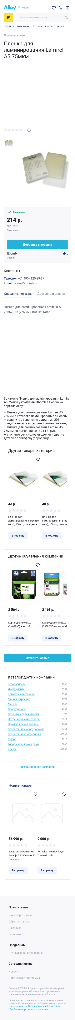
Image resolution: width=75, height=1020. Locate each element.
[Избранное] (54, 8)
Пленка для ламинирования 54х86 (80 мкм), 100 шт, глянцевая (57, 520)
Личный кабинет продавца (26, 952)
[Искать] (66, 17)
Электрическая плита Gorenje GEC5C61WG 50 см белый (22, 855)
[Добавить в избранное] (29, 130)
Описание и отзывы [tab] (18, 293)
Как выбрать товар (21, 915)
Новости (14, 971)
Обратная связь (19, 921)
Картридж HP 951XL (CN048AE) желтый (19, 624)
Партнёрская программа (24, 977)
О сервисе (15, 927)
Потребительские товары (48, 26)
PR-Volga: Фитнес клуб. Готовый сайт (51, 853)
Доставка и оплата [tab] (51, 293)
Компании (23, 26)
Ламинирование (14, 35)
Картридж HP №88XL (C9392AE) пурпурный (54, 624)
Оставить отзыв (37, 658)
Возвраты (15, 934)
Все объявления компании (37, 766)
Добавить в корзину (37, 244)
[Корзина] (60, 8)
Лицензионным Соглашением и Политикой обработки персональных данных (34, 1008)
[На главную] (10, 7)
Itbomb (12, 253)
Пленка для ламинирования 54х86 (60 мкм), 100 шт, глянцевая (23, 520)
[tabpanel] (37, 309)
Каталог (9, 26)
